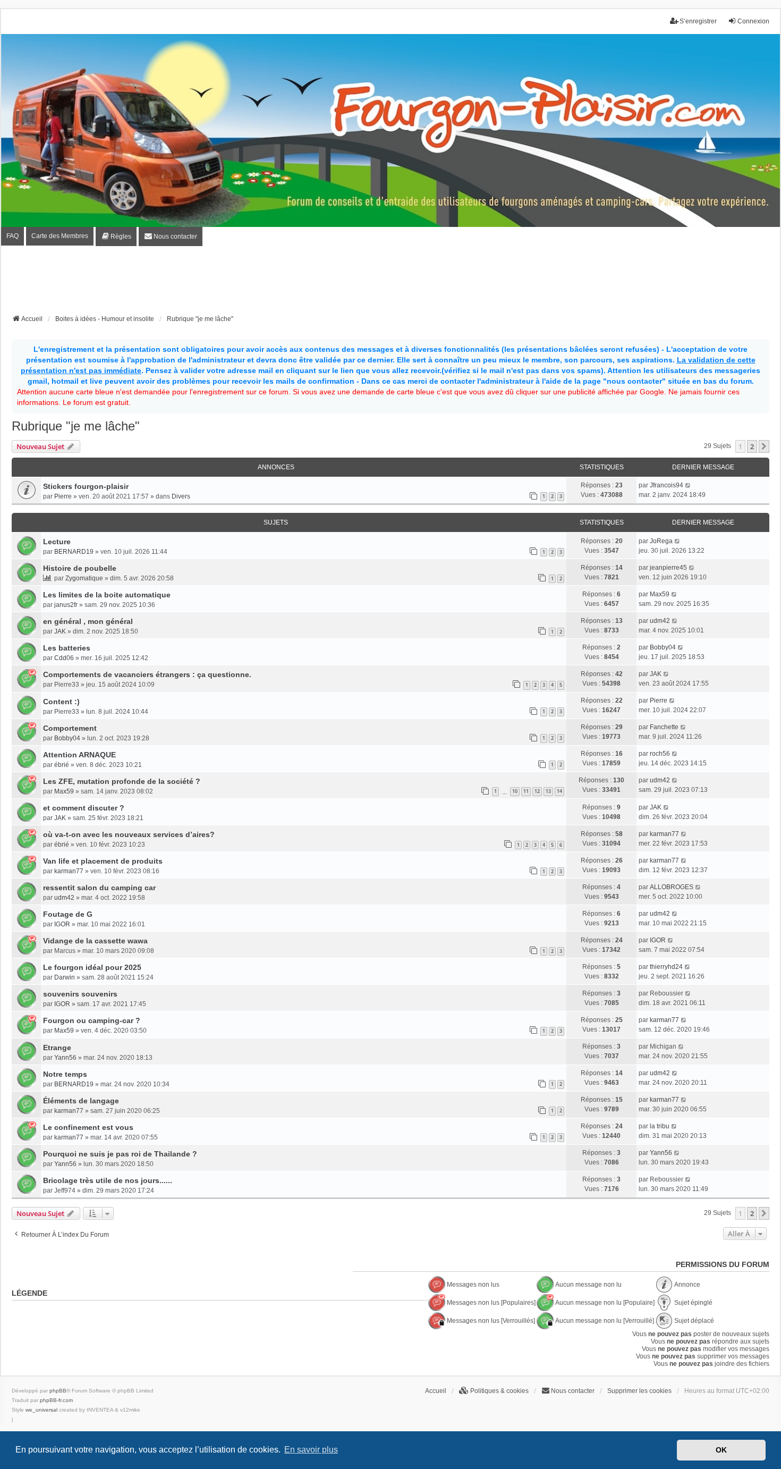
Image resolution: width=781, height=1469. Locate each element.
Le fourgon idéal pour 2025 (92, 967)
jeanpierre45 (668, 567)
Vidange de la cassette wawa (95, 940)
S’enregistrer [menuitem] (698, 21)
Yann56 (65, 1057)
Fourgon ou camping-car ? (91, 1020)
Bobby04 (663, 647)
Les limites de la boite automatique (107, 594)
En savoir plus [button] (311, 1449)
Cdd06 (64, 658)
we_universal (41, 1410)
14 (559, 791)
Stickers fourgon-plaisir (86, 486)
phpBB (57, 1391)
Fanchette (664, 727)
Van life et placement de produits (103, 861)
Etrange (57, 1047)
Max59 (659, 594)
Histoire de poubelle (79, 568)
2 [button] (752, 446)
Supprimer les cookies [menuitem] (639, 1391)
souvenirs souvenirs (80, 994)
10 (514, 791)
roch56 (660, 753)
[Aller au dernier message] (688, 485)
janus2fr (66, 605)
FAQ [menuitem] (12, 236)
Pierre (63, 496)
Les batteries (66, 648)
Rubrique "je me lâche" (76, 426)
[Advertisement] (390, 283)
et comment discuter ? (83, 808)
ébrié (61, 765)
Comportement (70, 728)
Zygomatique (84, 578)
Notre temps (65, 1074)
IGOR (62, 924)
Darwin (64, 977)
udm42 (660, 620)
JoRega (661, 541)
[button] (764, 446)
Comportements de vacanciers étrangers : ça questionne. (147, 674)
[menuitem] (116, 236)
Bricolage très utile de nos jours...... (107, 1180)
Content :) (61, 701)
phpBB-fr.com (56, 1400)
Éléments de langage (81, 1100)
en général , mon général (88, 621)
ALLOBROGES (671, 887)
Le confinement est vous (88, 1127)
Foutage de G (67, 914)
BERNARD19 (74, 551)
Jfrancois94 (666, 485)
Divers (181, 496)
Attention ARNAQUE (79, 754)
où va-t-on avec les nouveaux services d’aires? (129, 834)
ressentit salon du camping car (99, 887)
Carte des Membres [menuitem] (59, 236)
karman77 (664, 834)
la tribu (659, 1126)
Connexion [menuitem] (753, 21)
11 (526, 791)
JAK (60, 631)
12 (537, 791)
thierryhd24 (666, 966)
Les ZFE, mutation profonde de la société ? (121, 781)
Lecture (57, 541)
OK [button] (721, 1450)
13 (548, 791)
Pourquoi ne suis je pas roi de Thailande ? (120, 1154)
